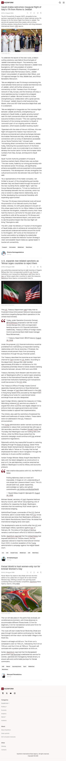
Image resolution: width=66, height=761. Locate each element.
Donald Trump (33, 429)
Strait (25, 504)
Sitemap (3, 746)
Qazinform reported (14, 536)
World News (29, 247)
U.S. (2, 270)
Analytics (3, 713)
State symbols (5, 733)
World (3, 717)
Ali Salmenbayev (12, 557)
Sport (24, 666)
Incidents (3, 720)
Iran (2, 276)
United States (33, 536)
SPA (16, 26)
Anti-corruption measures (8, 737)
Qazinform (4, 278)
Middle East (21, 247)
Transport (4, 247)
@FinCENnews (11, 323)
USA (7, 552)
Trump (7, 425)
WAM (18, 583)
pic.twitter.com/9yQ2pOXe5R (28, 489)
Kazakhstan (4, 703)
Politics (3, 706)
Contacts (3, 749)
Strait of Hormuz (23, 445)
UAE (27, 270)
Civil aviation (12, 247)
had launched (15, 654)
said (25, 310)
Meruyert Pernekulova (14, 674)
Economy (3, 710)
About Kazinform (6, 730)
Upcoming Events (16, 666)
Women (8, 666)
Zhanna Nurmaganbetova (15, 252)
